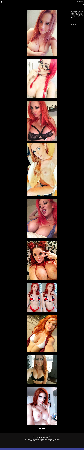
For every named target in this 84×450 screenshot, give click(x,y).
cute (76, 14)
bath (79, 11)
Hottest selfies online (27, 439)
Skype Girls (30, 4)
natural (76, 17)
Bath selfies (42, 439)
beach (80, 11)
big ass (74, 12)
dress (79, 14)
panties (80, 17)
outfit (79, 17)
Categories (50, 4)
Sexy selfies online (38, 436)
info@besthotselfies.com (80, 1)
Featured (38, 4)
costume (75, 14)
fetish (81, 14)
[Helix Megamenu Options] (83, 4)
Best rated (41, 4)
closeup (73, 14)
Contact (55, 4)
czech (77, 14)
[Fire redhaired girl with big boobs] (41, 121)
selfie (80, 18)
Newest (34, 4)
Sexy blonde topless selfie (34, 440)
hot (72, 16)
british (80, 13)
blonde (72, 13)
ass (75, 11)
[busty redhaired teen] (41, 33)
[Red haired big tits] (41, 218)
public (73, 18)
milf (71, 17)
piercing (82, 17)
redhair (78, 18)
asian (73, 11)
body (73, 13)
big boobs (76, 12)
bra (79, 13)
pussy (74, 18)
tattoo (82, 19)
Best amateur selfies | (47, 440)
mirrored (73, 17)
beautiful (82, 11)
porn (72, 18)
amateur (71, 11)
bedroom (73, 12)
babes (77, 11)
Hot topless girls (47, 436)
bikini (80, 12)
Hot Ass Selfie (47, 439)
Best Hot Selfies (29, 436)
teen (73, 20)
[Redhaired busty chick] (41, 297)
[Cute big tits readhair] (41, 333)
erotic (80, 14)
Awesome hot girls (35, 439)
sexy (72, 19)
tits (76, 20)
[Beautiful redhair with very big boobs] (41, 406)
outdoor (77, 17)
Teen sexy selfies (44, 437)
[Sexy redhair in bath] (41, 78)
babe (76, 11)
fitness (73, 15)
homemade (82, 15)
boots (78, 13)
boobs (76, 13)
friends (74, 15)
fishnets (71, 15)
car (72, 14)
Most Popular (46, 4)
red (76, 18)
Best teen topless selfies (55, 439)
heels (79, 15)
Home (27, 4)
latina (77, 16)
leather (78, 16)
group (78, 15)
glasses (77, 15)
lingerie (82, 16)
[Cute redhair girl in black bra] (41, 369)
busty (71, 14)
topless (79, 20)
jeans (73, 16)
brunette (82, 13)
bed (71, 12)
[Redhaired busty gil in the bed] (41, 260)
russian (79, 18)
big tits (78, 12)
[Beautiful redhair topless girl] (41, 169)
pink (71, 18)
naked (74, 17)
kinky (74, 16)
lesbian (80, 16)
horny (71, 16)
